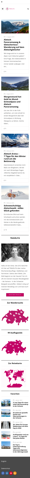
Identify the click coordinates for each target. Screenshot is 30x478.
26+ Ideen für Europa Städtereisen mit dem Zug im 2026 (20, 426)
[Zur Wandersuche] (15, 317)
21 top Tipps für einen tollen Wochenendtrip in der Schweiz (20, 404)
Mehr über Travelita (15, 294)
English (3, 461)
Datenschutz (5, 468)
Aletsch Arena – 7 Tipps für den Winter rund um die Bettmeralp (15, 157)
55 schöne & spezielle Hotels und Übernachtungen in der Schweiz (20, 415)
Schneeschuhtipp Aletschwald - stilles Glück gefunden (13, 208)
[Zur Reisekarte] (13, 378)
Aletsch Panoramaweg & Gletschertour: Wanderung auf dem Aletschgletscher (14, 44)
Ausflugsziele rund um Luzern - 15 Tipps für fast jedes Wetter (20, 436)
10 (6, 230)
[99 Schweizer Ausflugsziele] (13, 347)
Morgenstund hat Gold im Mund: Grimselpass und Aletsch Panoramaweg (12, 101)
